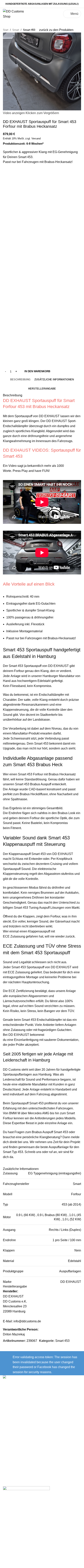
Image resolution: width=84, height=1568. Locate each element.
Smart (15, 29)
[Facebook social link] (37, 1414)
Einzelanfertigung (26, 1039)
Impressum (10, 1445)
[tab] (20, 380)
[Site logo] (14, 13)
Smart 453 (29, 29)
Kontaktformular (15, 1408)
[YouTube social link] (47, 1414)
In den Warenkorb (37, 371)
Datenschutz (11, 1453)
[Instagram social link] (41, 1414)
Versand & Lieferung (17, 1431)
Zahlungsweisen (14, 1438)
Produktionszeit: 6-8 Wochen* (23, 143)
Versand (36, 138)
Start (5, 29)
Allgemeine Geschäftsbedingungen (27, 1460)
